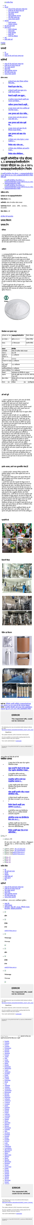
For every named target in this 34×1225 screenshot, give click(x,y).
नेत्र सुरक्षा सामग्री (13, 12)
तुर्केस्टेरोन (7, 907)
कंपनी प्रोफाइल (12, 29)
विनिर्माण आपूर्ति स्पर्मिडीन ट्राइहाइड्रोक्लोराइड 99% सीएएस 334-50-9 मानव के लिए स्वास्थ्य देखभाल (16, 704)
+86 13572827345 (19, 849)
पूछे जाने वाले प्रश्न (10, 26)
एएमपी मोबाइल (8, 905)
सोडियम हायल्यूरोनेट (16, 908)
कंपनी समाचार (12, 22)
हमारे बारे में (7, 27)
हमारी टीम (11, 34)
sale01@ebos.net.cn (19, 852)
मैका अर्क (13, 907)
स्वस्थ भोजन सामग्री (13, 19)
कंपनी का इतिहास (13, 36)
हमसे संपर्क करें (9, 39)
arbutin (18, 907)
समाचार (7, 21)
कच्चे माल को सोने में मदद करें (16, 10)
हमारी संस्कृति (12, 32)
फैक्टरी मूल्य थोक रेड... (15, 87)
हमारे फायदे (11, 31)
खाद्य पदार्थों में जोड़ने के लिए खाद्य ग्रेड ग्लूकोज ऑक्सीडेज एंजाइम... (18, 769)
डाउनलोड (10, 216)
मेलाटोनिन (7, 908)
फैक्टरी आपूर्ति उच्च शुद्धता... (17, 96)
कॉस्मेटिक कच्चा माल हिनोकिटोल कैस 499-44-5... (18, 818)
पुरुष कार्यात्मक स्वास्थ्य (14, 15)
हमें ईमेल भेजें (4, 216)
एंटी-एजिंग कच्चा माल (13, 17)
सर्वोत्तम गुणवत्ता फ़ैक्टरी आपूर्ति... (18, 105)
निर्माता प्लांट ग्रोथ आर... (16, 145)
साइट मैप (7, 903)
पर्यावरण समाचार (12, 24)
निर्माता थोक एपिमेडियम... (16, 154)
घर (5, 5)
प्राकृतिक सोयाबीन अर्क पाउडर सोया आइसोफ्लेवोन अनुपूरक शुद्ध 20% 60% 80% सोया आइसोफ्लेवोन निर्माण (16, 708)
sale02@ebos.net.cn (19, 854)
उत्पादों (6, 7)
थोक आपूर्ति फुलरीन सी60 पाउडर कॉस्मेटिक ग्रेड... (18, 793)
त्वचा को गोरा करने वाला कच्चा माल (17, 9)
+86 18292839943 (19, 850)
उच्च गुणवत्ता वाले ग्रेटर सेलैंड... (18, 114)
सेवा (6, 38)
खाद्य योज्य (11, 14)
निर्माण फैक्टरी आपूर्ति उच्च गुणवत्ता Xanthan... (16, 806)
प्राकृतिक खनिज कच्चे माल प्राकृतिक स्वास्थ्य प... (16, 780)
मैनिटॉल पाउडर (25, 907)
